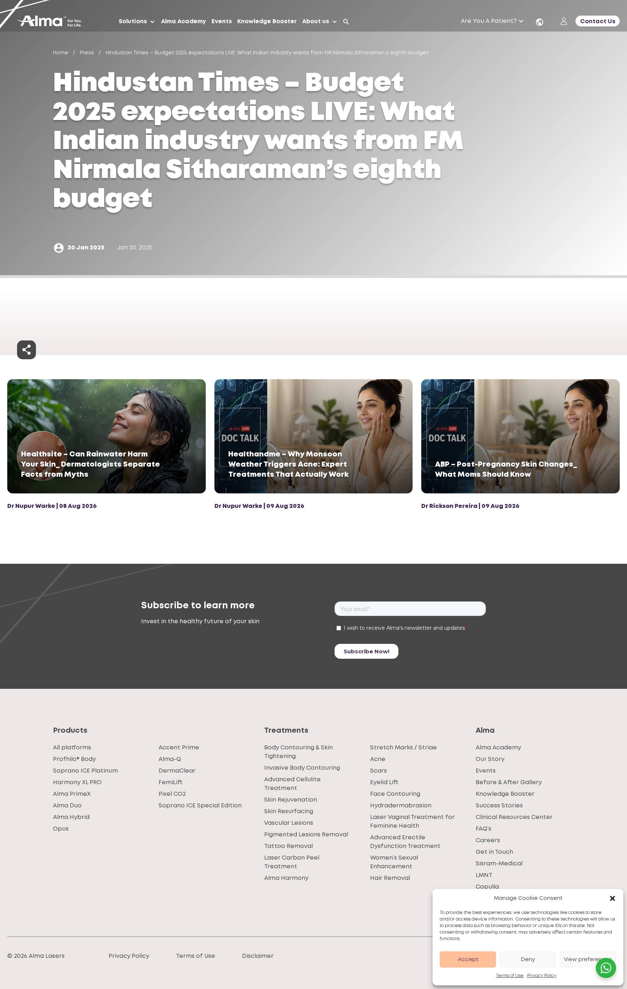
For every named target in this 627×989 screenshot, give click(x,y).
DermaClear (177, 771)
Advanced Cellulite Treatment (292, 784)
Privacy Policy (542, 976)
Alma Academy (498, 747)
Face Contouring (395, 794)
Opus (61, 829)
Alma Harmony (286, 878)
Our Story (490, 759)
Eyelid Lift (384, 782)
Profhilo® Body (74, 759)
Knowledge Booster (505, 794)
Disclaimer (258, 956)
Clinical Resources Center (514, 817)
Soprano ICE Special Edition (200, 805)
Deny (528, 959)
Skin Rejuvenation (290, 800)
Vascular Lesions (288, 823)
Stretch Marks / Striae (403, 747)
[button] (612, 898)
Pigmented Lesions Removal (306, 834)
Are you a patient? (489, 21)
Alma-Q (170, 759)
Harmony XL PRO (77, 782)
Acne (377, 759)
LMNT (484, 875)
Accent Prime (179, 747)
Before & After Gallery (509, 782)
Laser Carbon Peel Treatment (291, 862)
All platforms (72, 747)
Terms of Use (510, 976)
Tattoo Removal (288, 846)
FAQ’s (483, 829)
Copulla (487, 887)
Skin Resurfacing (288, 811)
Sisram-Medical (499, 863)
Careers (488, 840)
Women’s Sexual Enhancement (394, 862)
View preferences (588, 959)
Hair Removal (390, 878)
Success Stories (499, 805)
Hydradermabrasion (400, 805)
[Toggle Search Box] (346, 22)
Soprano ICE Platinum (85, 771)
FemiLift (171, 782)
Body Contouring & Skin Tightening (298, 752)
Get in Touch (494, 852)
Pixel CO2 (172, 794)
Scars (378, 771)
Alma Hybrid (71, 817)
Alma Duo (67, 805)
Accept (468, 959)
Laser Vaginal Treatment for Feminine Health (412, 822)
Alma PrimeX (72, 794)
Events (486, 771)
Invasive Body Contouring (302, 768)
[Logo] (51, 22)
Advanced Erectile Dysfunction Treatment (405, 842)
